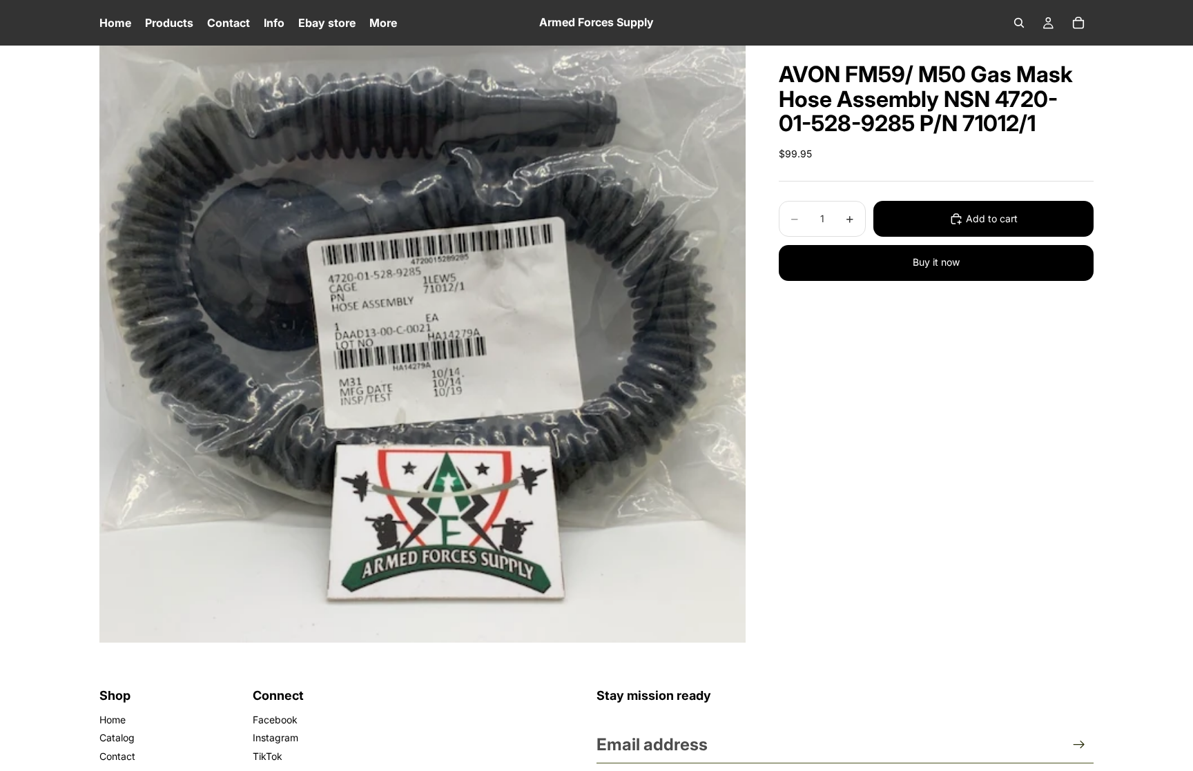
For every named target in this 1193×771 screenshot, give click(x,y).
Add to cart (992, 218)
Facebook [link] (275, 719)
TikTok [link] (267, 756)
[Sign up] (1079, 744)
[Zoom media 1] (422, 344)
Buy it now (936, 262)
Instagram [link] (275, 737)
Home (112, 719)
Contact (117, 756)
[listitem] (383, 23)
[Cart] (1078, 23)
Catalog (117, 737)
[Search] (1019, 23)
